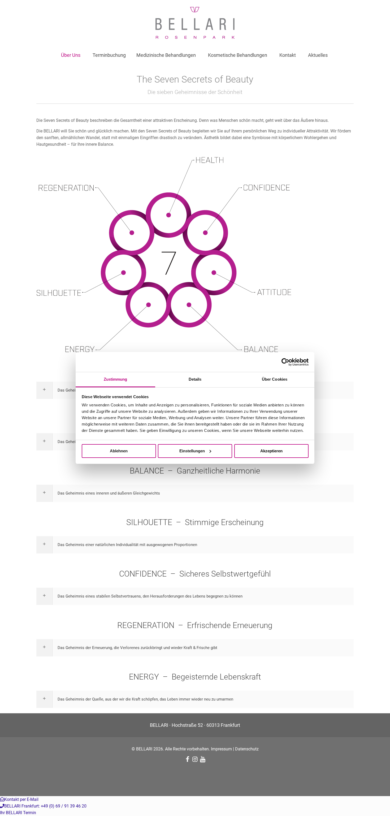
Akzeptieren (271, 451)
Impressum (221, 748)
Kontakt (287, 55)
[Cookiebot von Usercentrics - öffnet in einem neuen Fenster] (285, 362)
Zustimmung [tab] (115, 379)
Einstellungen (192, 451)
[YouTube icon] (203, 760)
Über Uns (70, 55)
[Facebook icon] (187, 760)
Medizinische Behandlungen (166, 55)
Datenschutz (247, 748)
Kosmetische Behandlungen (237, 55)
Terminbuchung (109, 55)
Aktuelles (318, 55)
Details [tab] (195, 379)
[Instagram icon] (195, 760)
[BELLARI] (195, 22)
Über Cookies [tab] (274, 379)
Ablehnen (119, 451)
